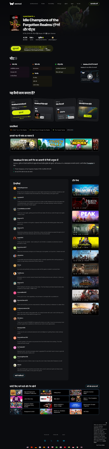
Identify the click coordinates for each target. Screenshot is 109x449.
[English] (27, 447)
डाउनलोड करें (94, 4)
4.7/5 (25, 37)
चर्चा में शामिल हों (19, 375)
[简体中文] (32, 447)
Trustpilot (90, 163)
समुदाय (72, 3)
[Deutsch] (36, 447)
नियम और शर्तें (46, 434)
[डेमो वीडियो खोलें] (90, 76)
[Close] (106, 423)
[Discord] (45, 441)
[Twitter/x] (51, 441)
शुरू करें (16, 48)
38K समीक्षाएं (25, 39)
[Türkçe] (65, 447)
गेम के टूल (59, 3)
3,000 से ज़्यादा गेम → (29, 16)
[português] (56, 447)
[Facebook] (58, 441)
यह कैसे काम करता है (34, 3)
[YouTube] (64, 441)
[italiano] (77, 447)
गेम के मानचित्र (51, 3)
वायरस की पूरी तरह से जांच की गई (41, 39)
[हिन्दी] (69, 447)
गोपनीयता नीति (55, 434)
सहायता (63, 434)
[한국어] (40, 447)
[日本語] (61, 447)
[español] (44, 447)
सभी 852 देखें (70, 130)
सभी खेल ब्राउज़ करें (92, 386)
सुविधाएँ (66, 3)
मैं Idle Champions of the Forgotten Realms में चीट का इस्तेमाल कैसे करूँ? (33, 169)
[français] (48, 447)
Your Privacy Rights (100, 445)
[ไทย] (81, 447)
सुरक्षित (40, 37)
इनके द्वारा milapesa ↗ (53, 39)
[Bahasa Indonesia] (73, 447)
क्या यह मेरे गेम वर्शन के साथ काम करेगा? (24, 171)
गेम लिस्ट (43, 3)
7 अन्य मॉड (41, 48)
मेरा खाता (78, 3)
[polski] (52, 447)
